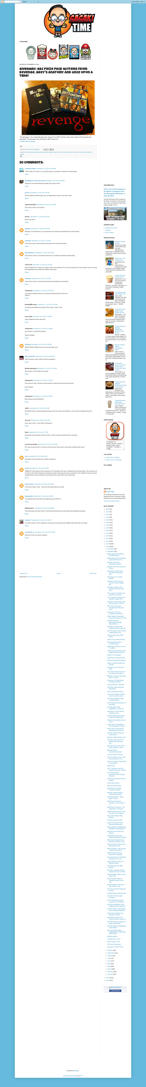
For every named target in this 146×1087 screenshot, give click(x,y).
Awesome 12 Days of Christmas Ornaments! (115, 612)
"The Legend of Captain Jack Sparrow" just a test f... (116, 594)
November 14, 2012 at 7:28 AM (43, 328)
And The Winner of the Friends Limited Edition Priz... (116, 631)
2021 (107, 522)
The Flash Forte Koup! (114, 944)
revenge (76, 152)
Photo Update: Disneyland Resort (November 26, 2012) (117, 617)
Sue (26, 456)
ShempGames (29, 253)
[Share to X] (48, 149)
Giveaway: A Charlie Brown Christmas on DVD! (115, 681)
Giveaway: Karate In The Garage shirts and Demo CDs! (115, 588)
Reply (27, 174)
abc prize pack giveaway (31, 152)
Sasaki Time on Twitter (112, 457)
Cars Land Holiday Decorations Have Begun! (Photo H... (116, 774)
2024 (107, 514)
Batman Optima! (112, 936)
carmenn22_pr (29, 532)
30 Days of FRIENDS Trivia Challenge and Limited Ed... (116, 905)
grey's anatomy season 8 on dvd (54, 152)
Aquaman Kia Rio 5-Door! (115, 947)
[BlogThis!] (46, 149)
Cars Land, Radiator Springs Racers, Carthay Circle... (116, 695)
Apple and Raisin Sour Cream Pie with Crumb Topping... (116, 812)
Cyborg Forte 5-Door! (113, 939)
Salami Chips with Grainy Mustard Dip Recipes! (115, 823)
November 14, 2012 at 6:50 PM (45, 356)
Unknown (28, 241)
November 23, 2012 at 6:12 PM (39, 468)
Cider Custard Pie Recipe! (115, 691)
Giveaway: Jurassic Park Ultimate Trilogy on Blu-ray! (116, 627)
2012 (107, 546)
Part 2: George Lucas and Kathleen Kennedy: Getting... (117, 769)
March (109, 969)
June (109, 961)
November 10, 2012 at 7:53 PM (41, 241)
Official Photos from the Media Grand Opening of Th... (116, 559)
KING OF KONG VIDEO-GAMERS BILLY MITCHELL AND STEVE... (116, 932)
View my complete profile (111, 501)
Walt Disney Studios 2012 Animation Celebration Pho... (115, 572)
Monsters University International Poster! (114, 563)
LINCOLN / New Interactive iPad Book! (115, 688)
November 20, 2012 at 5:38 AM (47, 444)
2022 (107, 520)
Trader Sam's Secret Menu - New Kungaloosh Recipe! (116, 725)
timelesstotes (29, 484)
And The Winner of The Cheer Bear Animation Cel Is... (116, 758)
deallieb (27, 228)
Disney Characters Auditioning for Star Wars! (116, 762)
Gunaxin (108, 230)
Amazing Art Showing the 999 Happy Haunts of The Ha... (116, 651)
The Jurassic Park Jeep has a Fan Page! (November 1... (116, 672)
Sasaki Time (29, 149)
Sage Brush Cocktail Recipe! (116, 658)
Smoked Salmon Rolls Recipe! (116, 893)
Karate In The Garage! (114, 655)
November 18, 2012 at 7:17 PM (38, 432)
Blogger (76, 1071)
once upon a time (68, 152)
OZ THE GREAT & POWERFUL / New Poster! (116, 927)
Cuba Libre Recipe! (113, 783)
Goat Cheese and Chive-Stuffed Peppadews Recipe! (116, 836)
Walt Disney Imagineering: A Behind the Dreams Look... (116, 840)
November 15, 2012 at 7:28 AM (43, 380)
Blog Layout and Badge (70, 1076)
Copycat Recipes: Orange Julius (120, 276)
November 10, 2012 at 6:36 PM (40, 228)
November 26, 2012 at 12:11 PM (41, 520)
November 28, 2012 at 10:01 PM (45, 532)
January (110, 974)
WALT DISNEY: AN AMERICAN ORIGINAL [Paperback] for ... (116, 827)
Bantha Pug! (111, 766)
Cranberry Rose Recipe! (114, 820)
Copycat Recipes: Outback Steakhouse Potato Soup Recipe (121, 384)
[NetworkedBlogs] (115, 987)
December (110, 549)
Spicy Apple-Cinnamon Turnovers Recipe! (114, 789)
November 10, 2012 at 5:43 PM (46, 204)
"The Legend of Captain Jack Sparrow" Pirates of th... (116, 598)
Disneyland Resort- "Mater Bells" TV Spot (115, 797)
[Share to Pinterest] (53, 149)
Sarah (27, 468)
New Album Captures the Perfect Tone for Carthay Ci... (117, 918)
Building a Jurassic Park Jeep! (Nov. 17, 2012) (116, 676)
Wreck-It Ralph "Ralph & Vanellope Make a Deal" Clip (115, 880)
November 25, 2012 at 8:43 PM (43, 496)
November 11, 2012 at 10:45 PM (47, 304)
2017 (107, 533)
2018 (107, 530)
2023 (107, 517)
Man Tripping (110, 232)
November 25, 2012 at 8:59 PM (44, 508)
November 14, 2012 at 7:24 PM (47, 368)
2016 (107, 536)
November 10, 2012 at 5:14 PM (39, 192)
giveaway (41, 152)
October (110, 950)
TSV (81, 1076)
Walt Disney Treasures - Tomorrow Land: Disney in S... (116, 802)
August (109, 956)
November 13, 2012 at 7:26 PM (42, 316)
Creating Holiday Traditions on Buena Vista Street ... (116, 922)
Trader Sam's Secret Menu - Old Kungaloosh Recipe (115, 729)
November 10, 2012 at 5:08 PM (46, 168)
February (110, 971)
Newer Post (23, 573)
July (108, 958)
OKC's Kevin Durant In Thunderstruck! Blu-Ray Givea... (115, 607)
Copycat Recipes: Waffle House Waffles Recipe (120, 310)
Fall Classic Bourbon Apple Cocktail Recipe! (115, 699)
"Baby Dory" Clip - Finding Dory (120, 259)
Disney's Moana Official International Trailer (120, 347)
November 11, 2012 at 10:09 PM (43, 290)
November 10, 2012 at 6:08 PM (39, 217)
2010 (107, 980)
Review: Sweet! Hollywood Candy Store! (115, 733)
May (108, 964)
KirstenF (27, 520)
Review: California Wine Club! (116, 737)
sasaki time (82, 152)
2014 (107, 541)
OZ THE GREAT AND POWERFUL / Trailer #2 (115, 708)
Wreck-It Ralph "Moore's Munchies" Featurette (114, 853)
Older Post (93, 573)
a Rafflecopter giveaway (27, 141)
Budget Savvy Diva (111, 228)
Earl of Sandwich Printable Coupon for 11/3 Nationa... (116, 901)
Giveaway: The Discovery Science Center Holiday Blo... (115, 583)
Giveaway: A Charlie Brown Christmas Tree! (115, 712)
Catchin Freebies (30, 168)
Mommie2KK (29, 496)
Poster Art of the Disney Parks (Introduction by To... (116, 845)
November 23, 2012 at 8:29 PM (44, 484)
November (110, 551)
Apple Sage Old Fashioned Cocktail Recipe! (115, 554)
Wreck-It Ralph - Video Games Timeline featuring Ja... (116, 849)
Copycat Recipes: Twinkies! (115, 684)
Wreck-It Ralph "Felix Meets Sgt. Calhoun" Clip (115, 885)
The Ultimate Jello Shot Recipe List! (120, 293)
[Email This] (44, 149)
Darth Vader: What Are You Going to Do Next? (115, 914)
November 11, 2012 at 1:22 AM (42, 264)
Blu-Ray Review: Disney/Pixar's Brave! (114, 751)
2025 (107, 512)
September (111, 953)
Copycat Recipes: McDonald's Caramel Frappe (120, 402)
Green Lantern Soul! (113, 942)
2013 (107, 544)
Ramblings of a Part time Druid (35, 181)
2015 (107, 538)
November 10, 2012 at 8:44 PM (44, 253)
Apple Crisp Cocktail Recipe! (116, 639)
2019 (107, 528)
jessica (27, 192)
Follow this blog (115, 990)
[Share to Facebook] (51, 149)
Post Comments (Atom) (35, 577)
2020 (107, 525)
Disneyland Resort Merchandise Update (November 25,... (114, 622)
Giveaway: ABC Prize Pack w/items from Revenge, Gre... (115, 741)
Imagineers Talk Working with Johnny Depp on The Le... (116, 602)
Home (58, 573)
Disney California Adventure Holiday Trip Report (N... (116, 716)
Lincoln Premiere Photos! (115, 754)
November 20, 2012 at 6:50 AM (37, 456)
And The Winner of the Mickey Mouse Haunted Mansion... (116, 909)
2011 (107, 978)
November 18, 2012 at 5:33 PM (40, 420)
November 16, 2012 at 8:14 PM (39, 408)
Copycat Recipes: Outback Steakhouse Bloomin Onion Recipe (120, 329)
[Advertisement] (115, 75)
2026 (107, 509)
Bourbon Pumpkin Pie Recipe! (116, 660)
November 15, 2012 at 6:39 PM (43, 396)
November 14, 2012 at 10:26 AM (41, 344)
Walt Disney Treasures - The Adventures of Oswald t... (116, 808)
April (109, 966)
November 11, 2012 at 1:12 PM (41, 278)
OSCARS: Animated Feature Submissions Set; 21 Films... (116, 871)
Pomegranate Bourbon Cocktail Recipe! (114, 643)
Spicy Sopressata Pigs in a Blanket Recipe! (115, 862)
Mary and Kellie (30, 356)
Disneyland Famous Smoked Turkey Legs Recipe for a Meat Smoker (120, 367)
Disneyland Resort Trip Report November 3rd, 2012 (116, 858)
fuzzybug (28, 344)
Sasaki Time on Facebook (114, 460)
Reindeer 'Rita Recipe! (114, 786)
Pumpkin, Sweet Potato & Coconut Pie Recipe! (115, 793)
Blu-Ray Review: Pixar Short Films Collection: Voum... (116, 746)
